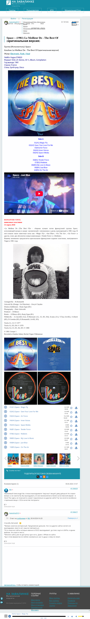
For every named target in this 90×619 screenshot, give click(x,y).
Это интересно (35, 23)
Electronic (26, 33)
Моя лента (42, 23)
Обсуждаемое (19, 23)
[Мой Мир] (47, 476)
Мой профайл (37, 602)
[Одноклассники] (44, 476)
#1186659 (74, 488)
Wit (10, 490)
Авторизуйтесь (9, 585)
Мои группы (54, 598)
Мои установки (37, 605)
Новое (28, 23)
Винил (25, 26)
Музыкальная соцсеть (23, 2)
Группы (12, 10)
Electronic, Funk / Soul (20, 54)
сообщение (21, 518)
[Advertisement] (42, 564)
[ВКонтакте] (41, 476)
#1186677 (74, 512)
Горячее (10, 23)
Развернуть (72, 518)
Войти (13, 18)
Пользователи (33, 10)
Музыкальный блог (73, 10)
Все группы (54, 600)
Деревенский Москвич (36, 608)
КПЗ (51, 10)
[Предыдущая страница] (2, 602)
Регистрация (27, 18)
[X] (38, 476)
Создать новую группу (55, 604)
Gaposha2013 (14, 513)
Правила (71, 600)
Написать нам (74, 598)
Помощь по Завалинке (73, 604)
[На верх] (2, 599)
